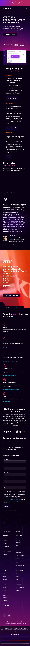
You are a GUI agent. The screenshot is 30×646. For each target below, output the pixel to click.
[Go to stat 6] (19, 193)
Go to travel (6, 401)
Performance (11, 98)
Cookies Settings (15, 634)
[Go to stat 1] (3, 193)
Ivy (8, 157)
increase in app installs (11, 184)
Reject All (15, 638)
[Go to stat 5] (17, 193)
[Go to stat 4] (15, 193)
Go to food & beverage (9, 375)
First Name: (6, 466)
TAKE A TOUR (15, 56)
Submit (6, 506)
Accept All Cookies (15, 641)
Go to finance (7, 348)
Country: (6, 485)
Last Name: (6, 472)
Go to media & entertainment (11, 389)
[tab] (3, 245)
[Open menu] (26, 8)
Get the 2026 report (18, 4)
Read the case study (11, 295)
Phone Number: (8, 479)
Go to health (6, 334)
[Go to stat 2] (5, 193)
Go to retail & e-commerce (10, 361)
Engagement (11, 127)
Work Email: (7, 459)
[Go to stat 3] (10, 193)
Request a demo (10, 34)
